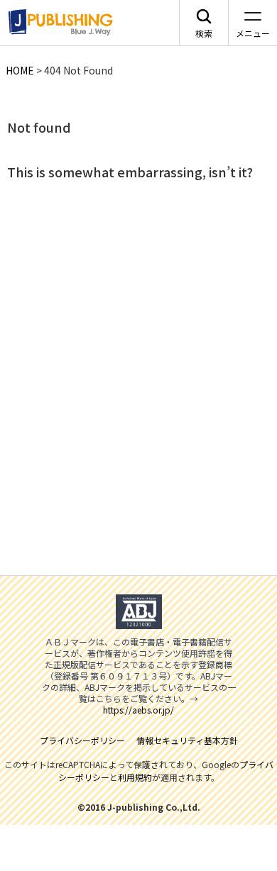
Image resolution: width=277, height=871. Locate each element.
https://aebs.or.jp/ (138, 710)
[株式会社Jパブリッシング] (58, 22)
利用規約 (135, 777)
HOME (20, 70)
